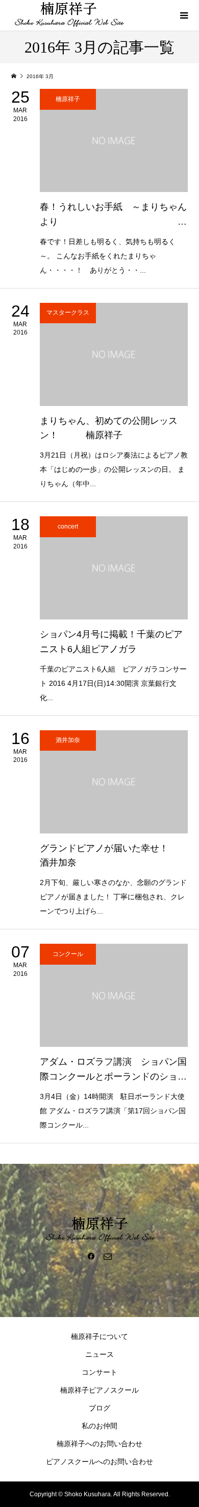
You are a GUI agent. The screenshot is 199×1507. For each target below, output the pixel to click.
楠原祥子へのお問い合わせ (99, 1444)
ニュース (99, 1354)
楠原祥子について (99, 1336)
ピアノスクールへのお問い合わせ (99, 1461)
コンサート (99, 1372)
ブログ (99, 1408)
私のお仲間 (99, 1426)
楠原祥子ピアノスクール (99, 1390)
